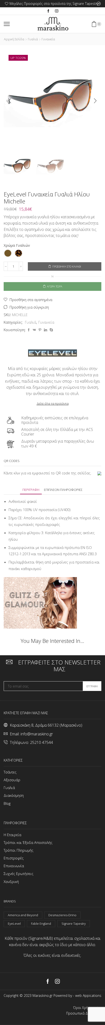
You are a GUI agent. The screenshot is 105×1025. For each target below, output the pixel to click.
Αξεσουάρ (12, 779)
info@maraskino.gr (37, 734)
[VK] (34, 330)
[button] (10, 101)
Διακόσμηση (14, 795)
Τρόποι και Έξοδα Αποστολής (28, 842)
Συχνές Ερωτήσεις (18, 873)
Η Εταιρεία (12, 834)
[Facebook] (48, 11)
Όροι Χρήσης (83, 1007)
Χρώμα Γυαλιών (17, 245)
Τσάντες (10, 772)
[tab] (31, 489)
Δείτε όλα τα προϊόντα (53, 403)
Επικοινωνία (14, 865)
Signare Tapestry (74, 923)
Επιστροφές (14, 858)
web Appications (88, 995)
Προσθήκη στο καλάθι (66, 266)
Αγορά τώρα (54, 286)
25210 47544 (41, 742)
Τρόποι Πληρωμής (18, 850)
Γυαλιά (33, 39)
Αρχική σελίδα (14, 39)
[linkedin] (45, 330)
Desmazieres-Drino (62, 915)
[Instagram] (56, 11)
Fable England (41, 923)
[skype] (50, 330)
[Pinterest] (40, 330)
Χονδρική (11, 881)
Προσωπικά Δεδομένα (83, 1013)
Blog (7, 803)
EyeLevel (14, 923)
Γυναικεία (48, 39)
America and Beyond (23, 915)
